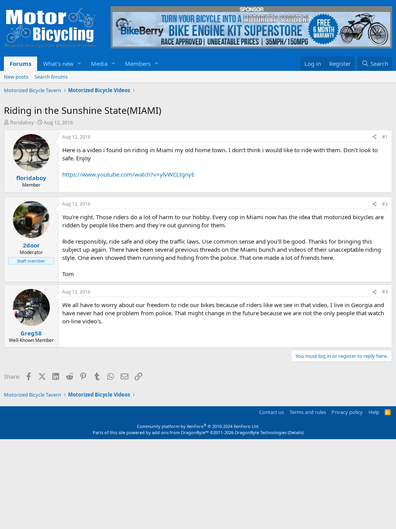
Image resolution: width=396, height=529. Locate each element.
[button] (79, 64)
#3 (385, 292)
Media (99, 63)
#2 (385, 204)
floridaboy (22, 122)
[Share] (374, 137)
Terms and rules (308, 412)
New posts (16, 76)
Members (137, 63)
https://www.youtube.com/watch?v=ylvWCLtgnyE (128, 174)
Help (374, 412)
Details (295, 432)
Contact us (271, 412)
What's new (58, 63)
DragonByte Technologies (261, 432)
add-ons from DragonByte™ (180, 432)
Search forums (51, 76)
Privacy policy (347, 412)
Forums (20, 63)
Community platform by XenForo (198, 426)
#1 (385, 137)
